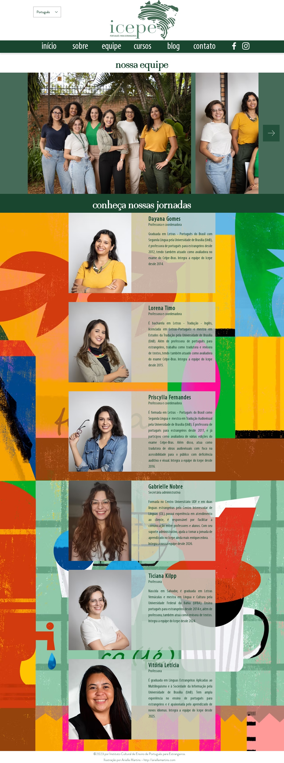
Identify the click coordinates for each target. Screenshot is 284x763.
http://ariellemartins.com (159, 759)
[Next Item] (271, 133)
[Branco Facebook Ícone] (234, 46)
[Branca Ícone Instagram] (246, 46)
